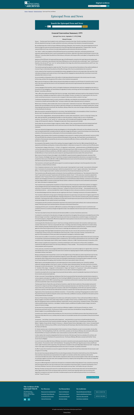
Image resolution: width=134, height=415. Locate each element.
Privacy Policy (67, 412)
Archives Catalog (63, 399)
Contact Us (26, 396)
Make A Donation (100, 392)
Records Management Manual (83, 392)
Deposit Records (100, 396)
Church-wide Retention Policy (84, 394)
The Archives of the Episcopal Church (31, 388)
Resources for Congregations (48, 392)
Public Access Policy (64, 394)
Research (30, 11)
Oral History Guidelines (82, 399)
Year (46, 26)
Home (26, 11)
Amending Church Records (47, 394)
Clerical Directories (46, 399)
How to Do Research (64, 392)
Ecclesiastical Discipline (47, 396)
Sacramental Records (64, 396)
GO (108, 6)
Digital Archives (102, 3)
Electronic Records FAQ (82, 396)
